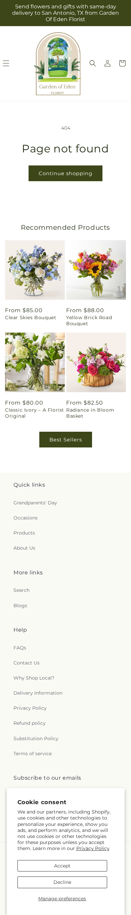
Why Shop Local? (33, 678)
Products (24, 533)
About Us (24, 548)
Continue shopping (65, 173)
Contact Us (26, 663)
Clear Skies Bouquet (30, 317)
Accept (62, 866)
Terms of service (32, 754)
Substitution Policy (35, 738)
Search (21, 590)
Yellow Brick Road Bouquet (89, 320)
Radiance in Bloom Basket (90, 413)
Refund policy (29, 723)
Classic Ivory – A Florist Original (34, 413)
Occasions (25, 518)
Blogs (20, 606)
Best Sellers (65, 439)
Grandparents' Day (35, 503)
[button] (92, 63)
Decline (62, 882)
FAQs (19, 648)
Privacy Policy (93, 848)
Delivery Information (37, 693)
